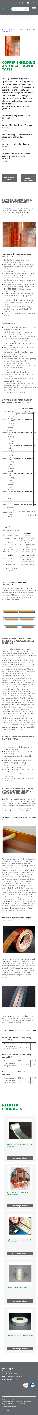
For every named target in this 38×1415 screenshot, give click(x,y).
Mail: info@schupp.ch (10, 1380)
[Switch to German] (24, 3)
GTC (3, 1410)
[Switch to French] (33, 3)
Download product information (28, 178)
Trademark (9, 1410)
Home (4, 29)
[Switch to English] (28, 3)
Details (4, 121)
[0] (18, 3)
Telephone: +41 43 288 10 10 (12, 1376)
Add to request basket (9, 178)
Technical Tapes (12, 29)
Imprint (14, 1406)
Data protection (6, 1406)
